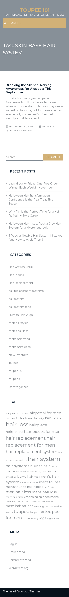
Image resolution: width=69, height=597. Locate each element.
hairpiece (38, 425)
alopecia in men (17, 413)
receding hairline (43, 506)
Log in (13, 544)
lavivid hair (25, 476)
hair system (16, 299)
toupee (21, 511)
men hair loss (18, 491)
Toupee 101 (35, 10)
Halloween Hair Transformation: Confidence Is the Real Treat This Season (31, 199)
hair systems (18, 466)
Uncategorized (19, 387)
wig (36, 518)
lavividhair (11, 477)
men (36, 477)
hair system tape (20, 307)
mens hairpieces (19, 347)
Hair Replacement (21, 283)
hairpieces (14, 432)
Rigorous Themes (28, 591)
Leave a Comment (20, 130)
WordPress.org (19, 568)
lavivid (52, 471)
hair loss (17, 424)
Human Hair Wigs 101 (23, 315)
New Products (18, 355)
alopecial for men (45, 413)
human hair (40, 466)
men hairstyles (18, 323)
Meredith (48, 126)
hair (48, 418)
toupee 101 (16, 371)
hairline (56, 418)
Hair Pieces (16, 275)
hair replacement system (31, 451)
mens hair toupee (19, 506)
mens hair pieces (15, 497)
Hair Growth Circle (21, 267)
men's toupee (50, 482)
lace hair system (38, 471)
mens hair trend (19, 339)
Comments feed (20, 560)
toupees (14, 379)
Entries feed (17, 552)
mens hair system (43, 501)
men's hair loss (18, 331)
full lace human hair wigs (30, 418)
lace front (24, 471)
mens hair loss (44, 492)
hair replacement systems (26, 291)
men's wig (49, 487)
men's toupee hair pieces (24, 487)
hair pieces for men (42, 431)
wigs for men (53, 518)
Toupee (14, 363)
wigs (42, 518)
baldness (10, 418)
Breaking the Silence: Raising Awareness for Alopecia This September (29, 88)
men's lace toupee (29, 482)
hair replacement (26, 438)
